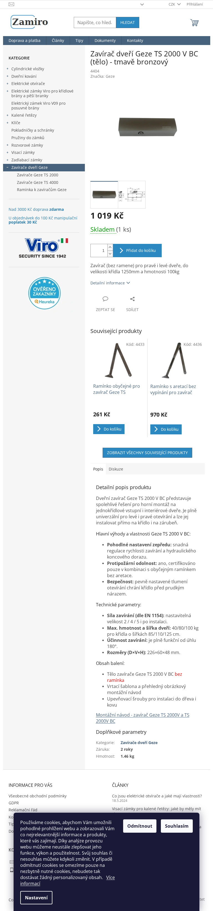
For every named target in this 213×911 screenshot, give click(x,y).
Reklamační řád (23, 809)
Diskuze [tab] (116, 469)
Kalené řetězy (24, 115)
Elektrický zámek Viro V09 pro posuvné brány (38, 106)
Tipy (12, 824)
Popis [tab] (98, 469)
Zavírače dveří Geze (29, 167)
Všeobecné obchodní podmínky (38, 796)
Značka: (102, 76)
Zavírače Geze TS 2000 (37, 174)
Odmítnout (139, 826)
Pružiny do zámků (27, 137)
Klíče (15, 122)
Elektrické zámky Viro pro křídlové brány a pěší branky (42, 93)
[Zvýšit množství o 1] (110, 247)
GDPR (14, 802)
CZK (172, 4)
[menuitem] (24, 40)
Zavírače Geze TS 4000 (37, 182)
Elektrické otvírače (28, 83)
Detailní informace (107, 283)
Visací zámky (23, 152)
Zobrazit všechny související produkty (147, 452)
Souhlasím (177, 826)
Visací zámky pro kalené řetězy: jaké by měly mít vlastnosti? (156, 811)
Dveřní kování (24, 76)
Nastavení (36, 898)
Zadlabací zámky (26, 159)
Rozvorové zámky (27, 145)
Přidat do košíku (141, 250)
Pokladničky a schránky (32, 130)
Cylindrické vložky (27, 68)
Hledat (127, 22)
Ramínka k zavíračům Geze (42, 189)
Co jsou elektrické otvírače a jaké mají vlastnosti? (157, 796)
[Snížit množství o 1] (110, 254)
